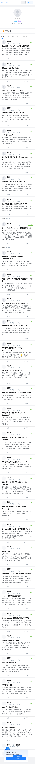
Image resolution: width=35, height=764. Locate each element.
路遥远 (18, 745)
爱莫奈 (9, 41)
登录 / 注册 (16, 758)
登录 (29, 2)
